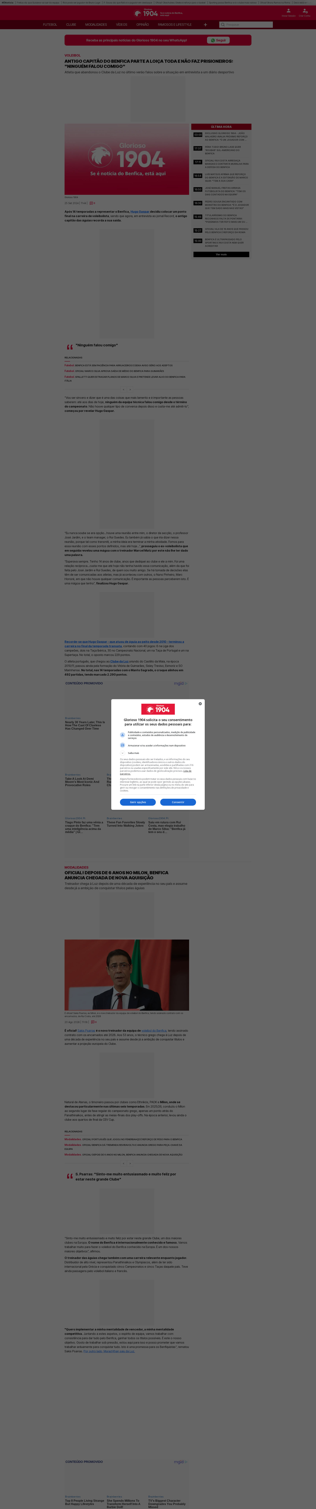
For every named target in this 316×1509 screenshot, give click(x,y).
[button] (158, 753)
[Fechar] (200, 703)
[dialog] (158, 754)
